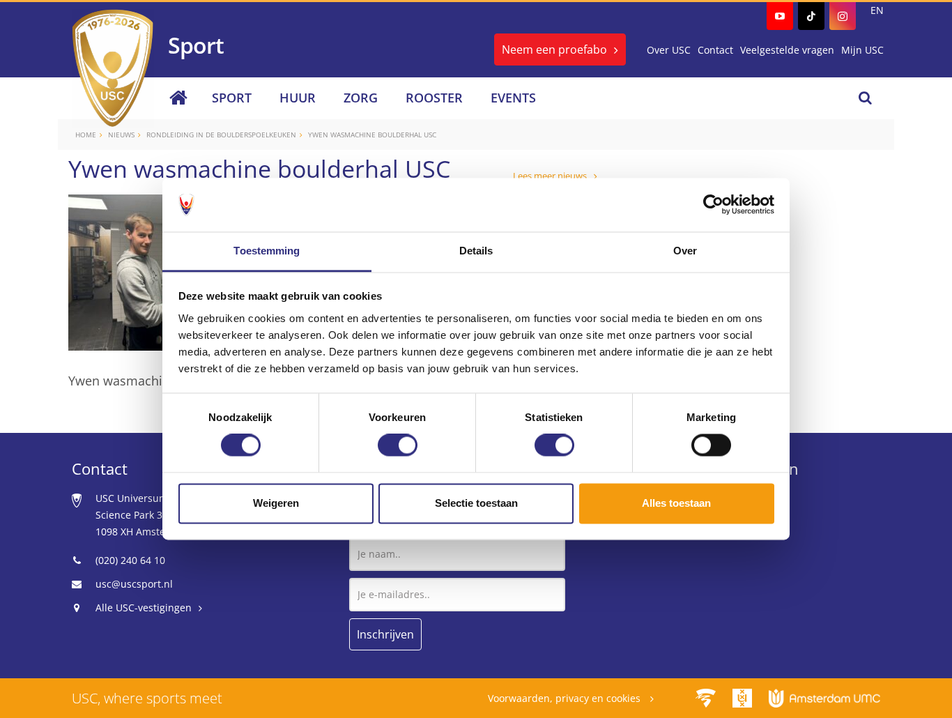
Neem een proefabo (554, 49)
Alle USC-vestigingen (143, 607)
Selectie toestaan (476, 503)
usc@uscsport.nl (134, 583)
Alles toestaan (676, 503)
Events (513, 97)
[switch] (397, 445)
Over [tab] (685, 251)
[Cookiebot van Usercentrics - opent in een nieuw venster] (713, 204)
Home (85, 134)
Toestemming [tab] (266, 251)
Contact (715, 49)
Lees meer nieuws (550, 175)
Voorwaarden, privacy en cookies (565, 698)
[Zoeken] (865, 98)
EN (877, 10)
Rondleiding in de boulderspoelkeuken (221, 134)
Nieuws (121, 134)
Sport (232, 97)
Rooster (434, 97)
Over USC (669, 49)
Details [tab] (476, 251)
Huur (297, 97)
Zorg (361, 97)
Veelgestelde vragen (787, 49)
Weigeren (276, 503)
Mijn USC (862, 49)
